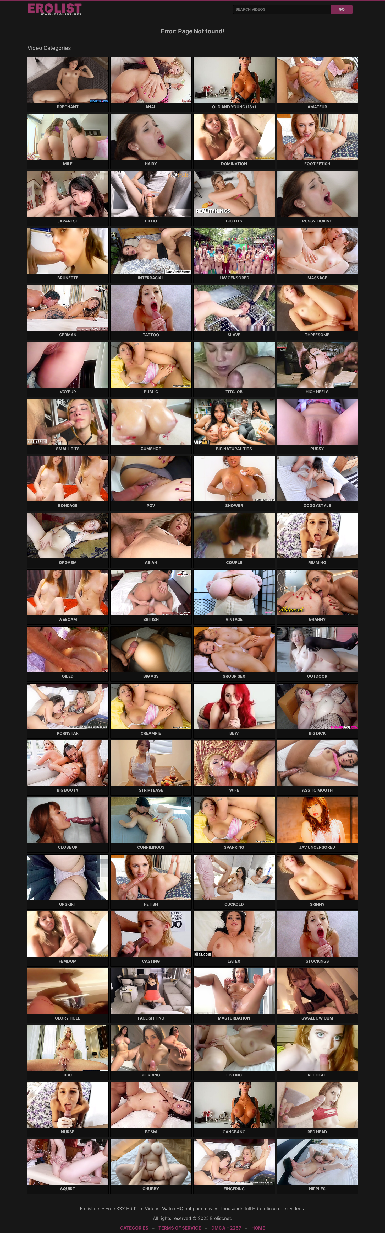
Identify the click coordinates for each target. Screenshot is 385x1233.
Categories (134, 1228)
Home (258, 1228)
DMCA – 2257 (226, 1228)
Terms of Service (179, 1228)
